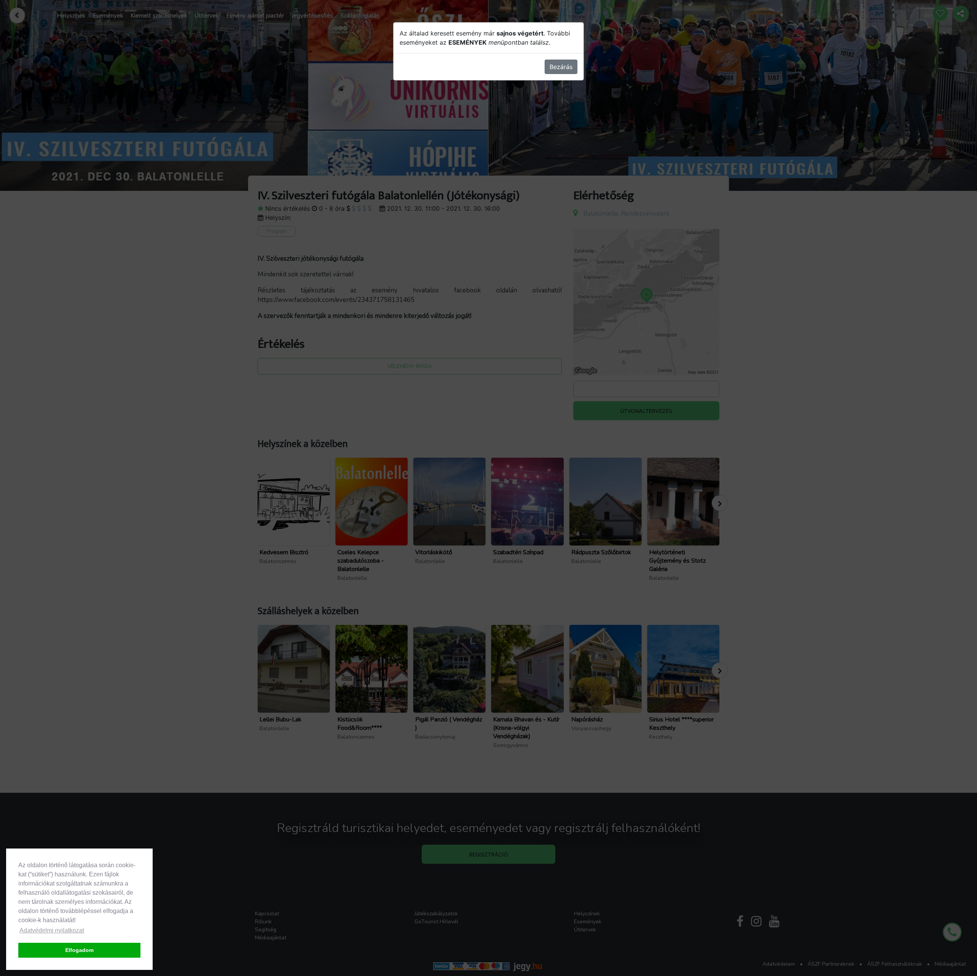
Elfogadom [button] (79, 950)
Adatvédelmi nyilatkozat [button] (51, 930)
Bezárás (561, 67)
